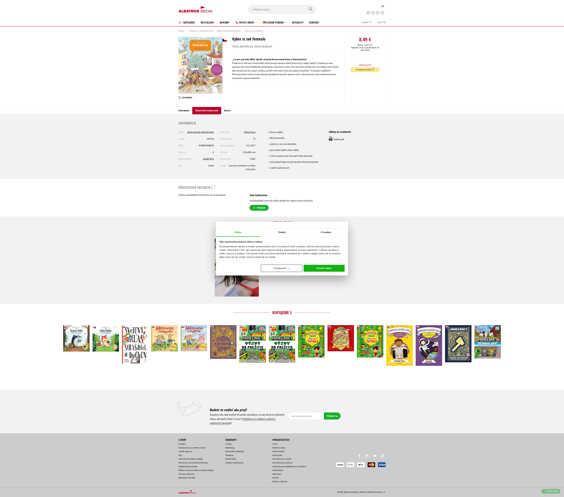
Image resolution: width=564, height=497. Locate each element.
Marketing (229, 447)
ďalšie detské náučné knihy (200, 132)
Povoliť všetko (324, 268)
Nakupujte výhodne (186, 477)
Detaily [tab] (282, 232)
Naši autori (277, 474)
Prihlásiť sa (332, 416)
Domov (181, 30)
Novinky (224, 22)
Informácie (183, 110)
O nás (274, 444)
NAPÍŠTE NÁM (552, 491)
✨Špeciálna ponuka (272, 22)
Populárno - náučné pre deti (201, 30)
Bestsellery (207, 22)
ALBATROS (208, 158)
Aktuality (297, 22)
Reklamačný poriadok (187, 466)
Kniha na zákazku (279, 481)
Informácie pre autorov (282, 462)
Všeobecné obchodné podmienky (193, 462)
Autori (227, 110)
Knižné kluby (230, 459)
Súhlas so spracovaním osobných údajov (196, 470)
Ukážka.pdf (336, 139)
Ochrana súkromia (186, 474)
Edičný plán (277, 455)
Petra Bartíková (242, 46)
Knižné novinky (278, 447)
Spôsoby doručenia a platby (190, 459)
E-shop (228, 444)
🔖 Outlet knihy (244, 22)
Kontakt (314, 22)
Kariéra (275, 477)
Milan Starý (249, 132)
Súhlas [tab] (238, 232)
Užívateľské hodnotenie (206, 110)
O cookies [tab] (326, 232)
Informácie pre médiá (281, 459)
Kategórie (189, 22)
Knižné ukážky (278, 451)
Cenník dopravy (185, 451)
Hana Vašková (263, 46)
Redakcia (229, 455)
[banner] (195, 7)
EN (382, 6)
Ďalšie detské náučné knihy (229, 30)
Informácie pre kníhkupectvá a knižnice (289, 466)
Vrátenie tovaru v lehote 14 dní (191, 447)
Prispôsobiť (280, 268)
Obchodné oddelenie (234, 451)
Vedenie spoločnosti (234, 462)
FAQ (180, 455)
